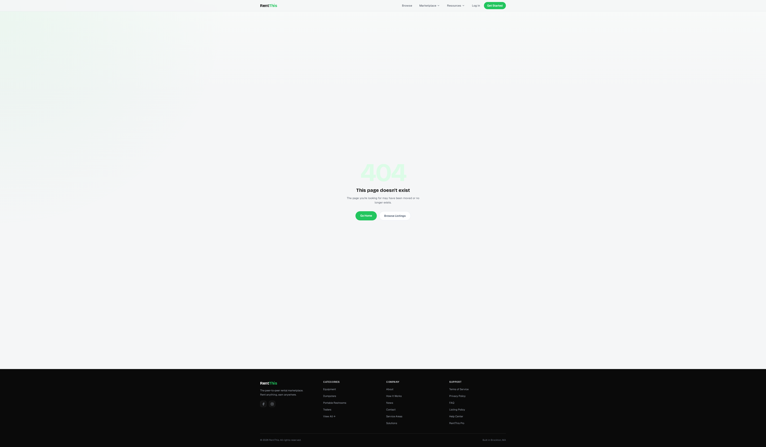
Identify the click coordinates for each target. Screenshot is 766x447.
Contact (391, 409)
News (389, 403)
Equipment (329, 389)
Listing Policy (457, 409)
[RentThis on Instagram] (272, 404)
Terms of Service (459, 389)
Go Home (366, 215)
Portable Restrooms (334, 403)
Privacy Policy (457, 396)
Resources (454, 5)
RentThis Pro (456, 423)
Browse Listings (395, 216)
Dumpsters (329, 396)
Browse (407, 5)
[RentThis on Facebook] (263, 404)
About (389, 389)
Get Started (495, 5)
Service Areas (394, 416)
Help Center (456, 416)
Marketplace (427, 5)
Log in (476, 5)
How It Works (394, 396)
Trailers (327, 409)
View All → (329, 416)
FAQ (451, 403)
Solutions (391, 423)
